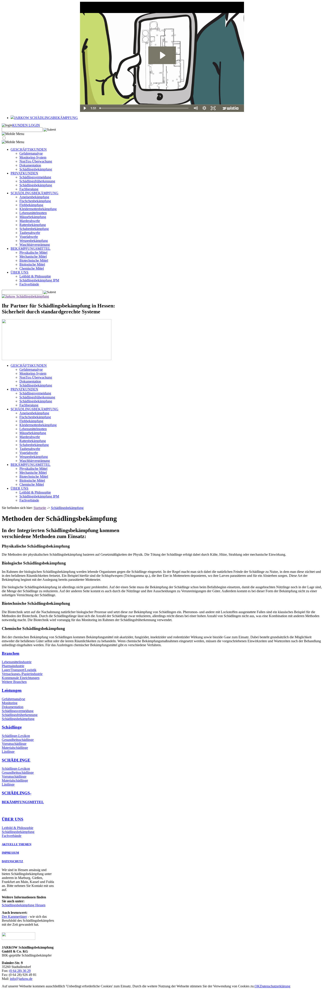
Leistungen (12, 690)
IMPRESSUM (10, 852)
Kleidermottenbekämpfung (38, 209)
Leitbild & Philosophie (35, 276)
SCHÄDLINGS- (16, 793)
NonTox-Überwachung (35, 161)
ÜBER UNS (19, 272)
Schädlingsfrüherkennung (37, 181)
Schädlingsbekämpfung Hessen (23, 905)
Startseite (40, 508)
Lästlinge (8, 751)
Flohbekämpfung (31, 205)
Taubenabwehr (29, 233)
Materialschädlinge (15, 747)
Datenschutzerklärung (275, 986)
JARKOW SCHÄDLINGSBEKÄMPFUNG (46, 118)
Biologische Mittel (32, 264)
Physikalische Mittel (33, 252)
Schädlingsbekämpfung (35, 169)
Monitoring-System (32, 157)
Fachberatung (28, 189)
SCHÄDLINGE (16, 760)
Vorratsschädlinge (14, 744)
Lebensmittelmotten (33, 213)
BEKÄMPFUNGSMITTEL (30, 248)
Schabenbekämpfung (34, 229)
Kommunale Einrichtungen (20, 678)
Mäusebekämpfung (32, 217)
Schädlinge (12, 727)
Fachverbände (29, 284)
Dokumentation (30, 165)
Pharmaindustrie (13, 666)
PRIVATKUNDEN (24, 173)
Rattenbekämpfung (32, 225)
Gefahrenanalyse (31, 153)
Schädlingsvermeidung (35, 177)
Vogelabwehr (28, 237)
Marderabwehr (29, 221)
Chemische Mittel (31, 268)
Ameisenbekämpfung (34, 197)
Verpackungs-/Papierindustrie (22, 674)
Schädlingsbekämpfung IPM (39, 280)
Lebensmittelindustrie (17, 662)
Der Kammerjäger (14, 916)
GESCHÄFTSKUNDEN (29, 149)
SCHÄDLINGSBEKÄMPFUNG (34, 193)
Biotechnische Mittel (33, 260)
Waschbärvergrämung (34, 244)
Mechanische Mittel (33, 256)
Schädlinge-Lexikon (16, 736)
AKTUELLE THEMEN (16, 844)
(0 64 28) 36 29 (20, 971)
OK (257, 986)
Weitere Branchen (14, 682)
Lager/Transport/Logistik (19, 670)
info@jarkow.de (21, 979)
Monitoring (9, 703)
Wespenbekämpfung (33, 240)
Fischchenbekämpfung (35, 201)
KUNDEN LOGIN (26, 125)
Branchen (10, 653)
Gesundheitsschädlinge (18, 740)
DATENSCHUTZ (12, 861)
